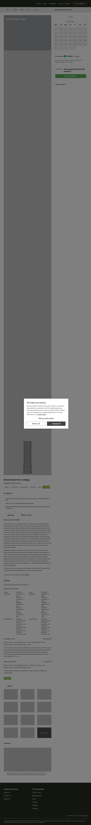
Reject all (36, 424)
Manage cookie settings (46, 418)
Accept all (56, 424)
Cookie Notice (41, 414)
